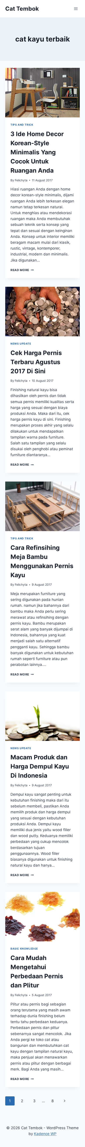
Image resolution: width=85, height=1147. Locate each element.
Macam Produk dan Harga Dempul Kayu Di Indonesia (39, 766)
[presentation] (42, 92)
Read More (22, 270)
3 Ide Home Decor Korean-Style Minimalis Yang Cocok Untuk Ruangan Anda (37, 152)
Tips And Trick (21, 124)
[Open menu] (76, 8)
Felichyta (21, 180)
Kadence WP (45, 1134)
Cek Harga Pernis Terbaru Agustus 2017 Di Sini (36, 362)
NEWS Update (20, 343)
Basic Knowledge (24, 948)
